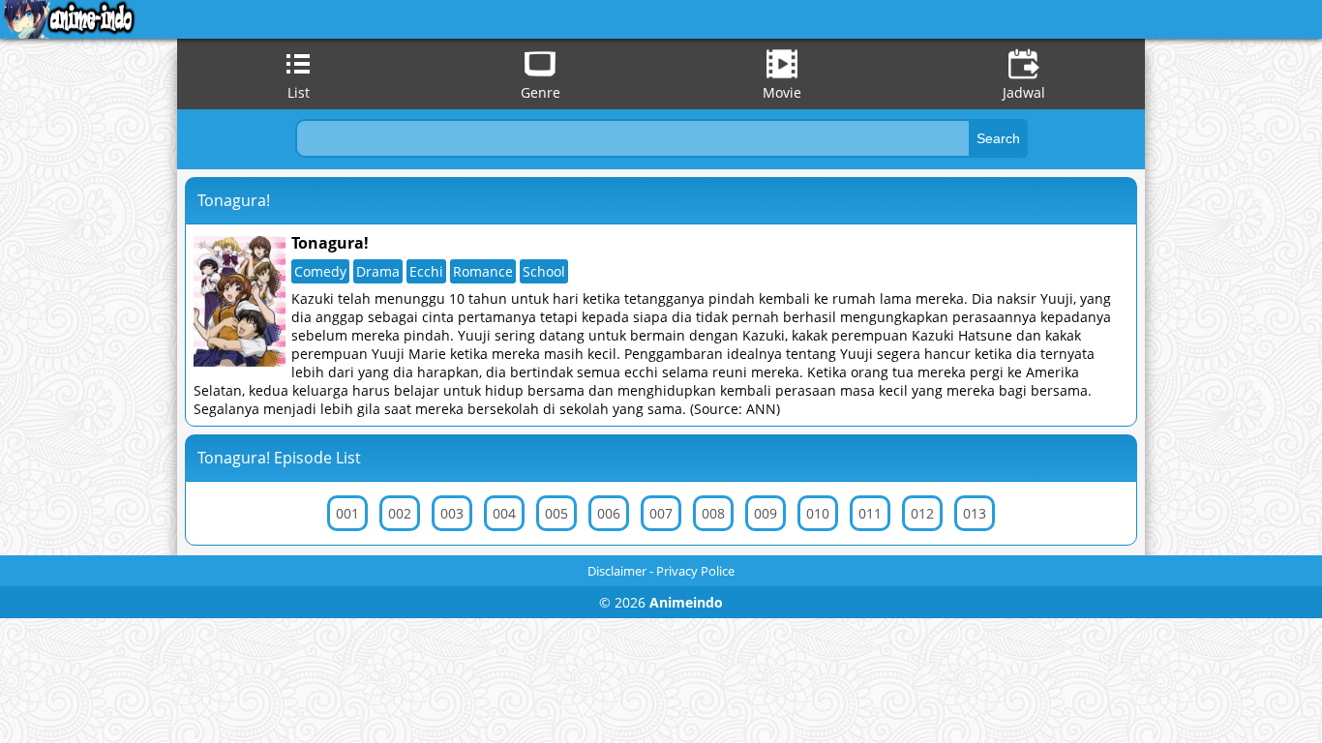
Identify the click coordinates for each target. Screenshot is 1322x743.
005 (556, 513)
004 (504, 513)
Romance (483, 271)
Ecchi (426, 271)
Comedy (320, 271)
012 (922, 513)
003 (452, 513)
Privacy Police (695, 571)
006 (608, 513)
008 (713, 513)
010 (817, 513)
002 (399, 513)
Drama (378, 271)
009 (765, 513)
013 (974, 513)
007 (661, 513)
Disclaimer (616, 571)
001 (347, 513)
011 (870, 513)
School (544, 271)
